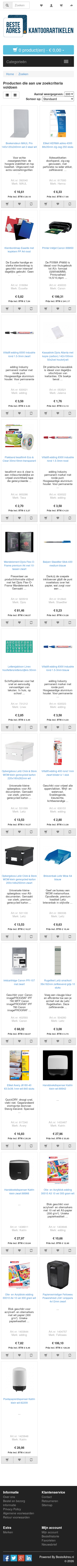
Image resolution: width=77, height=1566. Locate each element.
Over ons (9, 1497)
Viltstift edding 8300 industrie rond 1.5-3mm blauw (58, 668)
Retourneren (50, 1501)
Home (10, 74)
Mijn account (50, 1532)
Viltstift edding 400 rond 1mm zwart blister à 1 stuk (57, 772)
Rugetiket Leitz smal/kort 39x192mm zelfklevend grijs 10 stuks (57, 984)
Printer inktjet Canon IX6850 (58, 248)
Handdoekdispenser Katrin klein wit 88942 (58, 1086)
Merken (8, 1532)
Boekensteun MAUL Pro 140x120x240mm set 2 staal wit (19, 144)
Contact (47, 1497)
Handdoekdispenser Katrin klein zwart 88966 (19, 1191)
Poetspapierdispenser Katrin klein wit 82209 (19, 1400)
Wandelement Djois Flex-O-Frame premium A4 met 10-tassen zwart (19, 565)
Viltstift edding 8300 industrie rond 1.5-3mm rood (58, 458)
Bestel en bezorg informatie (14, 1503)
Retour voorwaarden (16, 1517)
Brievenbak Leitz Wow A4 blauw (58, 877)
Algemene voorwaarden (18, 1513)
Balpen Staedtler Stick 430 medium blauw (57, 563)
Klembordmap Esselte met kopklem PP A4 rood (19, 249)
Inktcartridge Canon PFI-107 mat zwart (19, 982)
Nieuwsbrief (49, 1544)
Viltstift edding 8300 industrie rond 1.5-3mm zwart (19, 354)
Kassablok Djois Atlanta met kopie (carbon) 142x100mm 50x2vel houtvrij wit (57, 356)
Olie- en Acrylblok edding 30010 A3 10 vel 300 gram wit (57, 1191)
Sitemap (47, 1505)
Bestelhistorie (50, 1536)
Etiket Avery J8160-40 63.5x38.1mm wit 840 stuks (19, 1086)
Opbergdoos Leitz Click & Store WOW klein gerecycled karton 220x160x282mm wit (19, 774)
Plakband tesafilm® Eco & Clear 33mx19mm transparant (19, 458)
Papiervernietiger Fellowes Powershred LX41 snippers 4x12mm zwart (58, 1298)
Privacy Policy (12, 1509)
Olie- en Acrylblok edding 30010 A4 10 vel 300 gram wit (19, 1296)
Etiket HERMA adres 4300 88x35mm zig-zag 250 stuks (57, 144)
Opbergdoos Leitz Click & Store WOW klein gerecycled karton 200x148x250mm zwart (19, 879)
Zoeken (23, 74)
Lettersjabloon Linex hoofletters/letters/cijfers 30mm (19, 668)
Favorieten (49, 1540)
